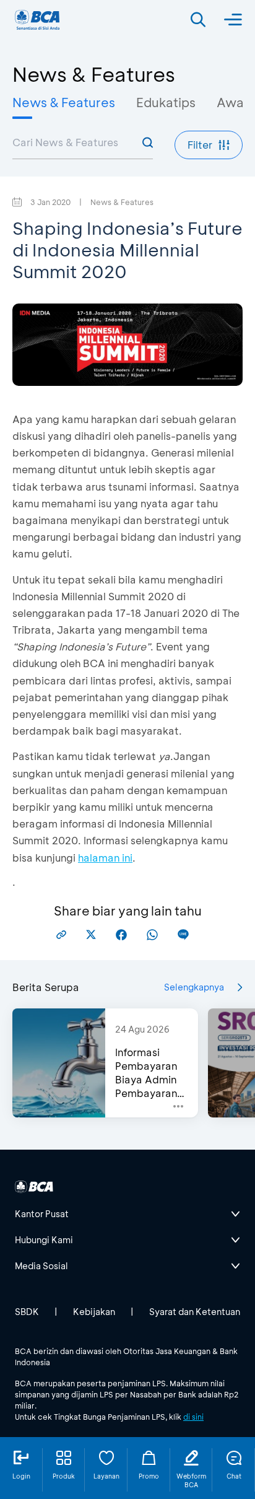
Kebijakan (94, 1312)
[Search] (198, 20)
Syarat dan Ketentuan (194, 1312)
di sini (193, 1417)
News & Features (63, 102)
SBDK (27, 1312)
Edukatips (166, 102)
